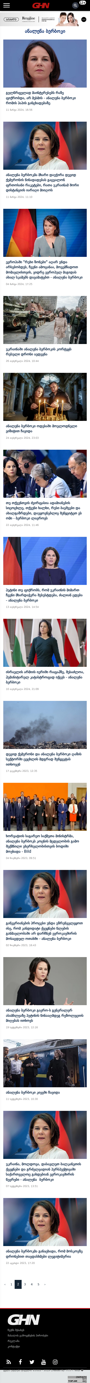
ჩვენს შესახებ (16, 1330)
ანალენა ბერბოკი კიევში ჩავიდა (33, 1092)
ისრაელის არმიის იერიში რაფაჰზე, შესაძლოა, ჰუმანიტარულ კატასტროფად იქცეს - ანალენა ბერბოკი (45, 677)
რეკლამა (13, 1341)
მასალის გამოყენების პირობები (28, 1335)
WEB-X (70, 1370)
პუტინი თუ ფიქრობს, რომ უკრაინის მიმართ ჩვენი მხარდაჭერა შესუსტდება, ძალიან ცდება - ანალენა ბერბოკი (44, 595)
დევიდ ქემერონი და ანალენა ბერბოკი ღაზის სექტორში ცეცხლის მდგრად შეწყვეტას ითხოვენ (43, 759)
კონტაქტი (14, 1346)
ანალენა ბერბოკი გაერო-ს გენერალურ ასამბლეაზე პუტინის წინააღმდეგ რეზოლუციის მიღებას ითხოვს (44, 1015)
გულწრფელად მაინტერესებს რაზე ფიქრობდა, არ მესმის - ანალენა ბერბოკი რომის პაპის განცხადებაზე (41, 97)
